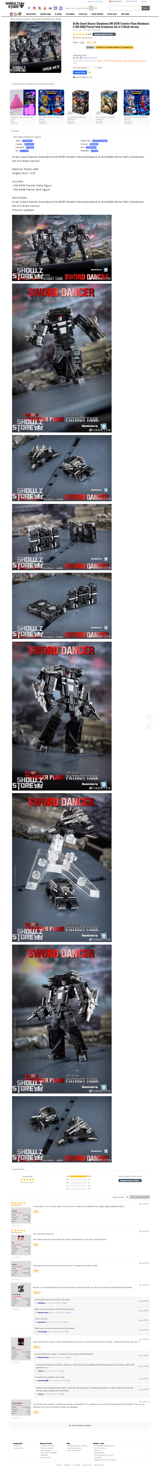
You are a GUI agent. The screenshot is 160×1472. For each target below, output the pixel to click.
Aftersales (44, 1455)
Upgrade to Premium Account (105, 1460)
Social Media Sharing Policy (104, 1446)
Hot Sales (76, 1465)
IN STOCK (58, 14)
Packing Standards (74, 1448)
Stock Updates (46, 1450)
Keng (41, 1371)
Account (97, 1450)
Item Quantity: (80, 67)
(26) (89, 34)
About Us (17, 1446)
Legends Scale (91, 147)
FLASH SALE (83, 14)
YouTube (45, 8)
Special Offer (98, 1465)
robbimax (41, 1303)
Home (27, 19)
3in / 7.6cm (24, 151)
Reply (35, 1211)
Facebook (29, 8)
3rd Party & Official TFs (43, 19)
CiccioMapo (42, 1332)
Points (90, 47)
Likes (132, 1197)
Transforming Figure (100, 141)
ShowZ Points (99, 1453)
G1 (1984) (30, 147)
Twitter (39, 8)
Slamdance (94, 144)
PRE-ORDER (70, 14)
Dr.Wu (58, 19)
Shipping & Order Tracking (77, 1446)
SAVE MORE (125, 14)
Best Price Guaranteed (49, 1453)
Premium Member (17, 1213)
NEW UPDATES (31, 14)
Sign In (90, 1)
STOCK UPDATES (97, 14)
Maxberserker (43, 1313)
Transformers (27, 141)
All (127, 1197)
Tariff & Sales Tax (73, 1450)
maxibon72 (41, 1322)
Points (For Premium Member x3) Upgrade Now (114, 47)
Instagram (34, 8)
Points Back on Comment (103, 1455)
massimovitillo (43, 1380)
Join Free (99, 1)
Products (67, 1465)
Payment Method (47, 1448)
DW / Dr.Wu (29, 144)
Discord (60, 8)
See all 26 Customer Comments (80, 1425)
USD (82, 42)
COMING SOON (45, 14)
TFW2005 (50, 8)
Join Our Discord (100, 1448)
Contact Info (18, 1448)
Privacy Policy (46, 1457)
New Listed (87, 1465)
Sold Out (94, 151)
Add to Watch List (84, 77)
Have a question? (84, 38)
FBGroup (55, 8)
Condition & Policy (48, 1446)
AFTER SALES (112, 14)
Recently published (142, 1197)
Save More (98, 1457)
